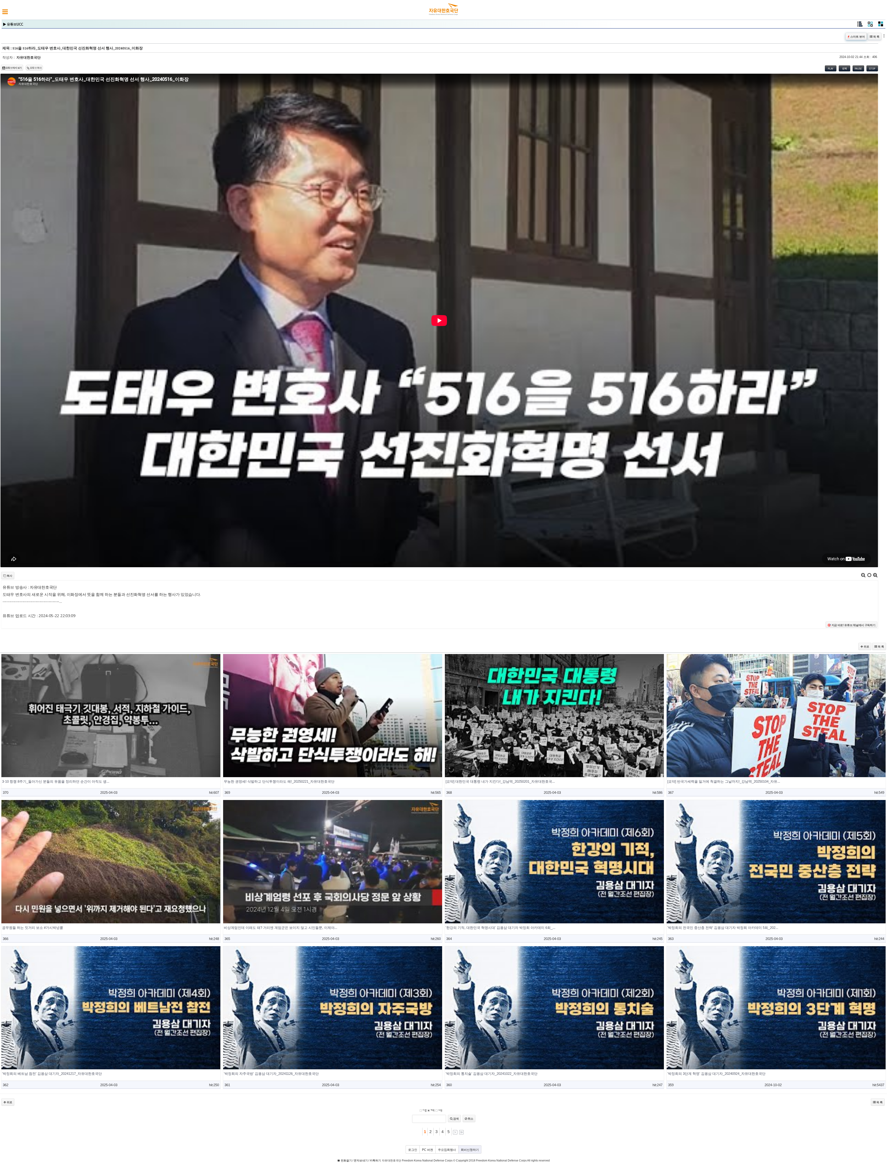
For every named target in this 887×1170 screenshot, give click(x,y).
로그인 (412, 1150)
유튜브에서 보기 (13, 68)
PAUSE (858, 68)
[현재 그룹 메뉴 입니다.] (870, 25)
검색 (456, 1118)
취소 (470, 1118)
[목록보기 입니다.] (860, 25)
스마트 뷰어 (857, 36)
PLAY (830, 68)
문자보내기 (361, 1160)
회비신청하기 (470, 1150)
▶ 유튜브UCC (13, 24)
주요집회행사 (447, 1150)
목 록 (875, 36)
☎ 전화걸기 (344, 1160)
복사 (9, 575)
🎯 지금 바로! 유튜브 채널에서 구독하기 (851, 625)
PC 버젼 (427, 1150)
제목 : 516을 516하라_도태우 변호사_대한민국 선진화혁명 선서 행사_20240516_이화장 (72, 48)
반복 (844, 68)
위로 (866, 646)
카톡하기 (375, 1160)
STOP (872, 68)
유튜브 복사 (36, 68)
